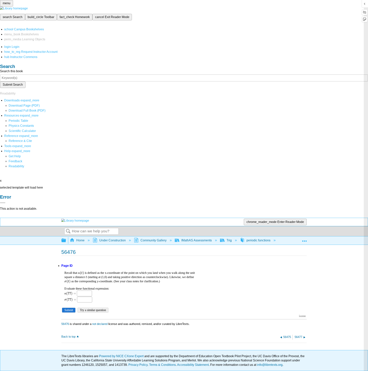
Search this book (11, 71)
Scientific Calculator (22, 130)
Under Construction (113, 240)
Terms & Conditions (162, 364)
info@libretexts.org (269, 364)
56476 (65, 323)
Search (68, 231)
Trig (229, 240)
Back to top (68, 336)
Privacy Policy (138, 364)
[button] (15, 161)
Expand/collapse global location (304, 239)
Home (80, 240)
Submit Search (13, 84)
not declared (100, 323)
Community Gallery (153, 240)
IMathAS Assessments (197, 240)
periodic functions (258, 240)
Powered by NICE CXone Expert (121, 356)
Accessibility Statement (193, 364)
